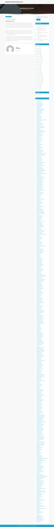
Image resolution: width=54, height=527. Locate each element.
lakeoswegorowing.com (39, 505)
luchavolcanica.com (39, 358)
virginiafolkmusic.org (39, 236)
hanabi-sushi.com (38, 449)
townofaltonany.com (39, 344)
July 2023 (38, 85)
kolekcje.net (38, 240)
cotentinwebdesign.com (39, 163)
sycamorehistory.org (39, 456)
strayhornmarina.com (39, 284)
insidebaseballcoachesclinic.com (41, 488)
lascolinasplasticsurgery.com (40, 438)
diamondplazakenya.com (39, 478)
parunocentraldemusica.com (40, 475)
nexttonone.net (38, 409)
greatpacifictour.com (39, 362)
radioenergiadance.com (39, 147)
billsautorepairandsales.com (40, 480)
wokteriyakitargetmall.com (40, 225)
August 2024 (39, 64)
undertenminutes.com (39, 113)
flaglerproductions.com (39, 285)
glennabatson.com (39, 283)
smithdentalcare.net (39, 518)
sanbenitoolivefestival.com (40, 264)
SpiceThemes (35, 525)
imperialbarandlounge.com (40, 186)
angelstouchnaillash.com (39, 215)
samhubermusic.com (39, 520)
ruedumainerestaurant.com (40, 302)
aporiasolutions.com (39, 391)
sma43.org (37, 440)
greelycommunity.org (39, 301)
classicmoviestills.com (39, 265)
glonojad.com (38, 304)
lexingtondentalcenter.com (40, 226)
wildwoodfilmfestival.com (40, 154)
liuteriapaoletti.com (39, 348)
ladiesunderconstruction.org (40, 165)
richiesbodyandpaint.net (39, 104)
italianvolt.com (38, 197)
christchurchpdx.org (39, 291)
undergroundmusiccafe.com (40, 519)
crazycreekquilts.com (39, 289)
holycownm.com (38, 359)
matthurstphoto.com (39, 486)
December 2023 (39, 77)
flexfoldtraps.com (38, 422)
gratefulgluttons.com (39, 261)
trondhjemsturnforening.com (40, 477)
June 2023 (38, 87)
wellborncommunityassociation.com (41, 153)
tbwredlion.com (38, 479)
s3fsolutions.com (38, 175)
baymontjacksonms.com (39, 343)
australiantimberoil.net (39, 167)
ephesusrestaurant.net (39, 467)
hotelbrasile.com (38, 156)
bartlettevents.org (39, 158)
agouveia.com (38, 507)
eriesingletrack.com (39, 205)
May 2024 (38, 69)
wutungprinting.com (39, 340)
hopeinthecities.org (39, 260)
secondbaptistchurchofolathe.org (41, 508)
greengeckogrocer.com (39, 223)
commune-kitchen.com (39, 293)
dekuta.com (38, 451)
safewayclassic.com (39, 125)
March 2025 (39, 54)
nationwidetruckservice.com (40, 360)
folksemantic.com (39, 195)
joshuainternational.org (39, 411)
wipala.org (37, 254)
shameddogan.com (39, 397)
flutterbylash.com (38, 495)
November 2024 (39, 61)
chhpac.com (38, 510)
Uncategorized (39, 94)
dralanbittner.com (38, 201)
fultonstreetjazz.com (39, 157)
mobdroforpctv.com (39, 262)
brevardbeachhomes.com (40, 176)
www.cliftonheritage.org (39, 439)
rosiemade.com (38, 207)
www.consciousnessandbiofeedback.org (42, 458)
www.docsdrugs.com (39, 432)
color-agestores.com (39, 253)
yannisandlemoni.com (39, 202)
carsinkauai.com (38, 489)
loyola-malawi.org (39, 255)
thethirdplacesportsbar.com (40, 466)
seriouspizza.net (38, 383)
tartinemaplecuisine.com (39, 323)
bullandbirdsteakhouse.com (40, 437)
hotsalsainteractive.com (39, 108)
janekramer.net (38, 324)
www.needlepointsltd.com (40, 436)
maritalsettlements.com (39, 341)
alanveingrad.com (38, 338)
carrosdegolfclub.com (39, 172)
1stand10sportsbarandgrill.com (40, 213)
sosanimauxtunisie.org (39, 144)
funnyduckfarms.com (39, 497)
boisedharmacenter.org (39, 252)
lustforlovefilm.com (39, 295)
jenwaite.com (38, 498)
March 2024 (39, 72)
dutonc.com (38, 330)
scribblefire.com (38, 246)
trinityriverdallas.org (39, 243)
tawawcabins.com (38, 194)
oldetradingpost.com (39, 164)
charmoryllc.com (38, 272)
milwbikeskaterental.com (40, 342)
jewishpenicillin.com (39, 232)
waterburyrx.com (38, 371)
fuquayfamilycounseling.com (40, 506)
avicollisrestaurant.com (39, 368)
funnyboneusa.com (39, 353)
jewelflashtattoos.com (39, 135)
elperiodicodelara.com (39, 103)
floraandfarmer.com (39, 174)
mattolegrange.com (39, 332)
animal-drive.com (38, 387)
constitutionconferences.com (40, 380)
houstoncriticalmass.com (40, 274)
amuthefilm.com (38, 294)
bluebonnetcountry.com (39, 138)
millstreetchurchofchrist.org (40, 490)
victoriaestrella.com (39, 363)
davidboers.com (38, 402)
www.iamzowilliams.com (40, 459)
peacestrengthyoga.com (39, 420)
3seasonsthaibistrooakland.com (40, 245)
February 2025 (39, 56)
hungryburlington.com (39, 321)
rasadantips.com (38, 115)
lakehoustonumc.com (39, 407)
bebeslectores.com (39, 166)
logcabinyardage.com (39, 401)
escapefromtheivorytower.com (14, 2)
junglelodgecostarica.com (40, 333)
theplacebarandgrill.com (39, 370)
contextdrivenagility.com (39, 312)
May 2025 (38, 51)
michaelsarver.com (39, 222)
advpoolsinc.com (38, 372)
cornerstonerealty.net (39, 457)
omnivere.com (38, 114)
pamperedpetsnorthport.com (40, 206)
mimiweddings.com (39, 516)
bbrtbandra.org (38, 137)
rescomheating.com (39, 515)
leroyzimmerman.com (39, 500)
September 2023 (39, 82)
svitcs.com (37, 382)
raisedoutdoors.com (39, 187)
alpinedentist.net (38, 146)
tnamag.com (38, 388)
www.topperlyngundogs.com (40, 417)
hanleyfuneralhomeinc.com (40, 211)
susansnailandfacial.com (39, 412)
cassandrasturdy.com (39, 263)
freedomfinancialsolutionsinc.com (41, 421)
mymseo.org (38, 509)
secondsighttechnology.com (40, 221)
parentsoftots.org (38, 398)
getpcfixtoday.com (39, 136)
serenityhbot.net (38, 410)
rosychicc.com (38, 256)
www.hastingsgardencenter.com (41, 460)
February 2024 (39, 74)
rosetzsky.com (38, 303)
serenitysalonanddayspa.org (40, 109)
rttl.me (37, 514)
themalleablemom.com (39, 319)
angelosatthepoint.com (39, 373)
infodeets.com (38, 107)
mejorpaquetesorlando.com (40, 212)
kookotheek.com (38, 148)
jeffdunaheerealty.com (39, 419)
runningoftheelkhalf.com (39, 418)
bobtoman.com (38, 143)
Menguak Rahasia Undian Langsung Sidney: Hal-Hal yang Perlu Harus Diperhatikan (42, 36)
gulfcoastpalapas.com (39, 393)
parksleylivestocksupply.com (40, 251)
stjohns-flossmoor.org (39, 352)
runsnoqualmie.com (39, 431)
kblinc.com (37, 204)
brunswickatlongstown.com (40, 322)
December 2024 (39, 59)
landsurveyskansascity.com (40, 428)
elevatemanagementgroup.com (40, 499)
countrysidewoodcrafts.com (40, 126)
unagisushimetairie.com (39, 134)
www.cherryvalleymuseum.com (40, 162)
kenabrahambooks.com (39, 292)
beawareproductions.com (40, 311)
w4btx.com (38, 214)
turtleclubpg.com (38, 361)
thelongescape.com (39, 331)
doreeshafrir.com (38, 309)
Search (38, 19)
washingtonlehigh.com (39, 447)
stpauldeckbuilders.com (39, 429)
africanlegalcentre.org (39, 299)
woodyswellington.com (39, 468)
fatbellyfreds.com (38, 469)
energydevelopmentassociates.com (41, 173)
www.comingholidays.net (40, 270)
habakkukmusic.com (39, 408)
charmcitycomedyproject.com (40, 310)
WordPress (24, 525)
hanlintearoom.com (39, 496)
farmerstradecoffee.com (39, 400)
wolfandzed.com (38, 450)
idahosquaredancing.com (39, 193)
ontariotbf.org (38, 128)
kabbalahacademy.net (39, 216)
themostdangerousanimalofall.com (41, 275)
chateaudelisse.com (39, 152)
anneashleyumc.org (39, 427)
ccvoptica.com (38, 446)
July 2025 (38, 48)
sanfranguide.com (38, 271)
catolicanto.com (38, 241)
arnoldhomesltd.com (39, 183)
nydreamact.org (38, 133)
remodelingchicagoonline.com (40, 441)
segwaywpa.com (38, 392)
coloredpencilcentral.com (40, 184)
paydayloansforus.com (39, 123)
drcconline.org (38, 369)
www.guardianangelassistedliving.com (41, 476)
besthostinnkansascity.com (40, 517)
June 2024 (38, 67)
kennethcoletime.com (39, 320)
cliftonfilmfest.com (39, 185)
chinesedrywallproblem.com (40, 350)
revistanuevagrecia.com (39, 305)
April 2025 (38, 53)
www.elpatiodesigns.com (40, 470)
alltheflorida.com (38, 487)
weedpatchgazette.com (39, 203)
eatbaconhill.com (38, 118)
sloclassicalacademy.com (40, 281)
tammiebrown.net (38, 329)
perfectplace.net (38, 244)
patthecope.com (38, 381)
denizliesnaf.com (38, 379)
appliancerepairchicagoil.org (40, 127)
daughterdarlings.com (39, 106)
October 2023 (39, 80)
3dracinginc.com (38, 273)
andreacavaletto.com (39, 250)
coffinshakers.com (39, 314)
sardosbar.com (38, 196)
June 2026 (38, 46)
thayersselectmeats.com (39, 390)
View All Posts (18, 50)
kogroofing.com (38, 145)
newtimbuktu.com (39, 116)
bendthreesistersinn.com (40, 351)
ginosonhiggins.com (39, 339)
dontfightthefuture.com (39, 182)
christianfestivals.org (39, 334)
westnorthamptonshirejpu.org (40, 155)
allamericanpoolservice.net (40, 231)
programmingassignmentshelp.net (41, 119)
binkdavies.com (38, 290)
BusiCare (30, 525)
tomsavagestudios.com (39, 233)
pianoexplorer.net (38, 461)
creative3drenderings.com (40, 399)
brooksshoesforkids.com (39, 389)
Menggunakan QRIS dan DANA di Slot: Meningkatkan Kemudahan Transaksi (41, 29)
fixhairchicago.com (39, 378)
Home (48, 2)
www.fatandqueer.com (39, 426)
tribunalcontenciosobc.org (40, 280)
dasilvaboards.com (39, 282)
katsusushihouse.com (39, 300)
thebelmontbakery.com (39, 124)
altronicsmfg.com (38, 117)
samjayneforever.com (39, 485)
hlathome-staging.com (39, 224)
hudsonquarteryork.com (39, 471)
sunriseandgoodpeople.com (40, 349)
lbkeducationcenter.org (39, 242)
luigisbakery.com (38, 448)
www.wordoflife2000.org (39, 192)
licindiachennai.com (39, 105)
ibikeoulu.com (38, 313)
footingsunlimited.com (39, 430)
